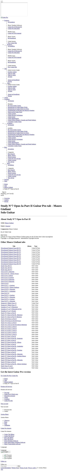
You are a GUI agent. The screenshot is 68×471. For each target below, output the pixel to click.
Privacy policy (32, 468)
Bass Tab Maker (8, 437)
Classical (7, 226)
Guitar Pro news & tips (14, 158)
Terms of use (15, 468)
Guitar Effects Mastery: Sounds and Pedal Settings (22, 120)
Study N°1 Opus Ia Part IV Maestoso (11, 317)
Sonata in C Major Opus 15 (8, 303)
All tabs (10, 76)
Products (6, 20)
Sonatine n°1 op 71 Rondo (8, 311)
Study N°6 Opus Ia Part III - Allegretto (12, 354)
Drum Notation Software (11, 441)
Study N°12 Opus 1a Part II (8, 326)
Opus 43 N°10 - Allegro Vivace (10, 273)
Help (5, 423)
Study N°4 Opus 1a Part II (8, 344)
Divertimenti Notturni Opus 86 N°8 (11, 262)
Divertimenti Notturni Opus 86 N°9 (11, 264)
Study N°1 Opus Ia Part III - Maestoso (11, 315)
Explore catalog (12, 72)
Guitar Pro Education (14, 28)
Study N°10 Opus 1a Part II (8, 319)
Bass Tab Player (8, 439)
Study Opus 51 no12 (7, 366)
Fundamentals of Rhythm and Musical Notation (21, 110)
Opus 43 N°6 (4, 283)
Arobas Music (5, 414)
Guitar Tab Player (9, 436)
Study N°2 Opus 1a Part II (8, 336)
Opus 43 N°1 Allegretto (7, 271)
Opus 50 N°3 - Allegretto (8, 297)
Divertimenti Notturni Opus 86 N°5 (11, 256)
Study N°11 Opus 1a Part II (8, 322)
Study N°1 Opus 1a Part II (8, 313)
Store (5, 181)
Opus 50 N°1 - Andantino (8, 291)
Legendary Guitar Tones (14, 121)
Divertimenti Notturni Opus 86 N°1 (11, 248)
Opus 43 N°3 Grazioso (7, 277)
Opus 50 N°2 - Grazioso (8, 295)
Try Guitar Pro (5, 375)
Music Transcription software (12, 444)
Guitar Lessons (12, 160)
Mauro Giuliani (9, 223)
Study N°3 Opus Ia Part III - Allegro (11, 342)
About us (6, 420)
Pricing (10, 81)
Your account (4, 403)
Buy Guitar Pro (13, 375)
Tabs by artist (11, 73)
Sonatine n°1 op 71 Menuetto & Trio (11, 309)
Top (2, 469)
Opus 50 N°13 (5, 293)
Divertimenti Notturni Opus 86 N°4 (11, 254)
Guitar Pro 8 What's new (11, 394)
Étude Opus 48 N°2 (6, 268)
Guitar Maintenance (13, 118)
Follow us (3, 461)
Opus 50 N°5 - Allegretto (8, 301)
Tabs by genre (12, 75)
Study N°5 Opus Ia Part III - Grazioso (11, 350)
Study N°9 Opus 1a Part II (8, 362)
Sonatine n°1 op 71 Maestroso (9, 307)
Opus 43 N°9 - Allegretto (8, 289)
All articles (11, 149)
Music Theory (12, 155)
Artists (6, 97)
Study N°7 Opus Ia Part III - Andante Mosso (13, 356)
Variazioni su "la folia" (7, 368)
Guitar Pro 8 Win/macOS (15, 27)
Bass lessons (11, 154)
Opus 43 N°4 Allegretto (7, 279)
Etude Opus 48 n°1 (6, 266)
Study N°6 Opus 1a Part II (8, 352)
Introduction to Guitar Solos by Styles (18, 109)
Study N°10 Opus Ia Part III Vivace (11, 321)
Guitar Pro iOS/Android (14, 33)
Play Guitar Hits (12, 43)
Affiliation (7, 425)
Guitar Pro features (6, 428)
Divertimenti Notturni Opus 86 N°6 (11, 258)
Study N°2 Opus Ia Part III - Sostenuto (12, 338)
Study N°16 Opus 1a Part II (8, 334)
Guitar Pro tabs (8, 400)
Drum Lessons (12, 157)
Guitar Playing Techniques (15, 115)
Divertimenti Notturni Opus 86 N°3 (11, 252)
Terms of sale (24, 468)
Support (6, 179)
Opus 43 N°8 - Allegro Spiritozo (10, 287)
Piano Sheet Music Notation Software (14, 442)
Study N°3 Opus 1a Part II (8, 340)
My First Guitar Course (14, 105)
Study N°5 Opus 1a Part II (8, 348)
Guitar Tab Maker (9, 434)
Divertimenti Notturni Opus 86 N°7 (11, 260)
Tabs (5, 68)
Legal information (6, 468)
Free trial (6, 392)
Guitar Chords (12, 113)
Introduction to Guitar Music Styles (17, 107)
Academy (7, 99)
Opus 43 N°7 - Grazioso (8, 285)
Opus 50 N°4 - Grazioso (8, 299)
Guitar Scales (11, 117)
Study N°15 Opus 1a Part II (8, 332)
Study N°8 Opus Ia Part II (8, 358)
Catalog (6, 200)
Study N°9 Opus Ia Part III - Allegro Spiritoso (14, 364)
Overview (7, 198)
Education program (9, 396)
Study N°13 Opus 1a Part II (8, 328)
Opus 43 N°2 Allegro (7, 275)
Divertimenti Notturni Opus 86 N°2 (11, 250)
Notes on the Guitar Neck (15, 112)
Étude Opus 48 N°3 (6, 269)
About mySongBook (13, 80)
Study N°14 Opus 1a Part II (8, 330)
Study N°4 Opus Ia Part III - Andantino (12, 346)
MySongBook (12, 38)
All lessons (11, 101)
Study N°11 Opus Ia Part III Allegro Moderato (14, 324)
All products (11, 22)
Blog (5, 147)
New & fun (11, 162)
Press (5, 422)
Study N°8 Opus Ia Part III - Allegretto (12, 360)
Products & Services (6, 386)
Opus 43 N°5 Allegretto (7, 281)
